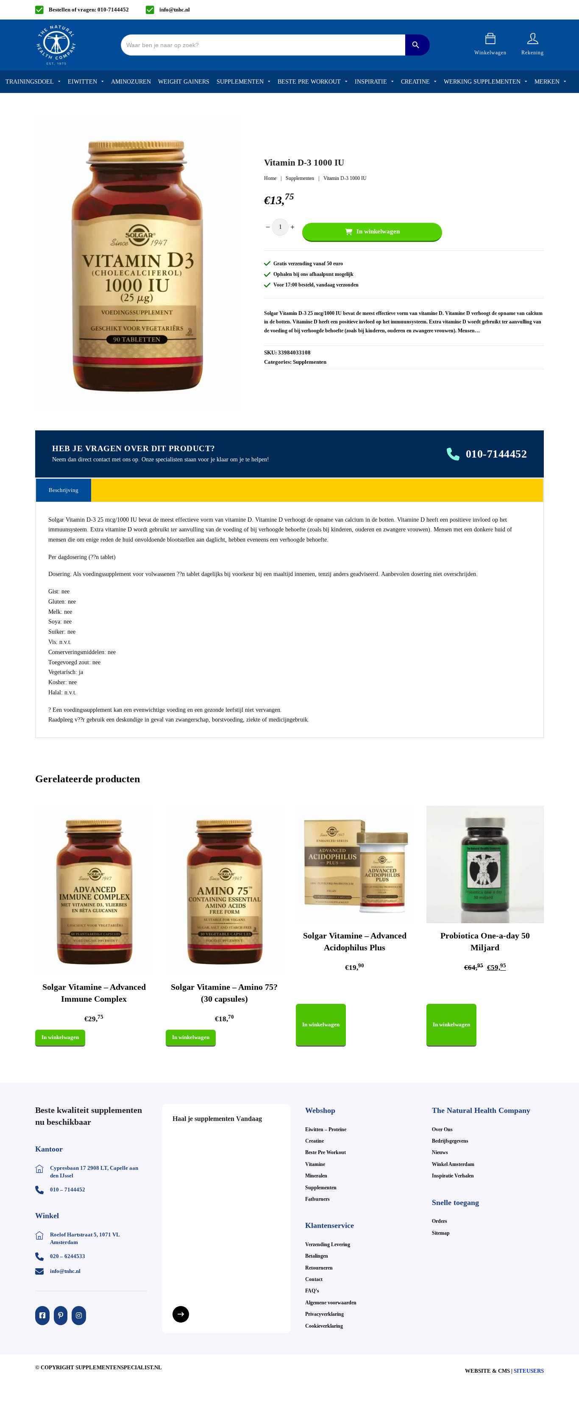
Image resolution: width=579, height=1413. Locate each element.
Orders (439, 1221)
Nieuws (440, 1152)
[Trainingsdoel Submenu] (59, 81)
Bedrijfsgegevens (450, 1141)
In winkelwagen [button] (60, 1037)
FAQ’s (312, 1291)
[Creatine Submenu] (435, 81)
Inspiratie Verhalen (453, 1176)
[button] (227, 128)
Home (270, 178)
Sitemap (441, 1233)
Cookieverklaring (324, 1326)
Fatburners (317, 1199)
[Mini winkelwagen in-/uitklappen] (490, 38)
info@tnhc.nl (174, 9)
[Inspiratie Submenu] (392, 81)
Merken (547, 82)
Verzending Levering (327, 1244)
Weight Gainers (183, 82)
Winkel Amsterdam (453, 1164)
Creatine (415, 82)
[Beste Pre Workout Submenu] (346, 81)
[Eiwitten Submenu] (102, 81)
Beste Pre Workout (309, 82)
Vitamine (315, 1164)
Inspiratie (371, 82)
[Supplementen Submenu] (269, 81)
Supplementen (240, 82)
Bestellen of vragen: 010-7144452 (89, 9)
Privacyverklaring (324, 1314)
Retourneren (319, 1268)
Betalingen (316, 1256)
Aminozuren (131, 82)
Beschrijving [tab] (63, 490)
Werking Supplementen (482, 82)
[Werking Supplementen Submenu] (526, 81)
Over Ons (442, 1129)
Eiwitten (82, 82)
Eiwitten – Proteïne (325, 1129)
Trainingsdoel (30, 82)
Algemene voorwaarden (330, 1303)
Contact (314, 1279)
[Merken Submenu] (565, 81)
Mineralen (316, 1176)
